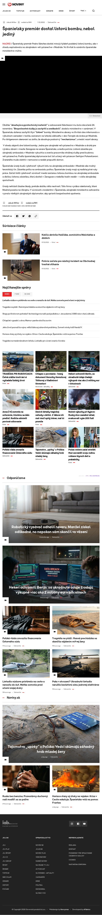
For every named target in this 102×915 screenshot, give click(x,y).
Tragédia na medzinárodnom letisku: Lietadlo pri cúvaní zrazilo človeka (33, 341)
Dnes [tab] (7, 294)
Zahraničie (40, 877)
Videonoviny (41, 857)
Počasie (5, 889)
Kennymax (65, 909)
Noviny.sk (40, 845)
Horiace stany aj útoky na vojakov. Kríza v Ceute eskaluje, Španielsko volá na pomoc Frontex (42, 334)
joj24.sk (39, 849)
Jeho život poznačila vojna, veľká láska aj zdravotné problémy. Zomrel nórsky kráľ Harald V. (42, 327)
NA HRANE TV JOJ (42, 865)
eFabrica (87, 909)
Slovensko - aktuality (45, 873)
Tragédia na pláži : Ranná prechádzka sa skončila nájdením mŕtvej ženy (33, 307)
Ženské (5, 869)
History (5, 885)
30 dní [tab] (27, 294)
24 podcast (35, 11)
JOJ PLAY (5, 849)
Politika (39, 885)
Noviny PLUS (41, 853)
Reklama (72, 845)
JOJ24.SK (6, 11)
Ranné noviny (41, 861)
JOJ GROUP (6, 861)
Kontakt (72, 849)
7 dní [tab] (17, 294)
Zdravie (49, 11)
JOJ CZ (5, 857)
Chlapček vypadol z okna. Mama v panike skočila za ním (26, 321)
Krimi (61, 11)
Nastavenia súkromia (77, 864)
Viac (82, 11)
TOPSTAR (20, 11)
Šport (72, 11)
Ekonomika (40, 889)
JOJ (3, 845)
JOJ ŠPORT (6, 853)
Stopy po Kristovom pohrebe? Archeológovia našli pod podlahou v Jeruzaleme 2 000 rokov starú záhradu (48, 314)
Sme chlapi (6, 877)
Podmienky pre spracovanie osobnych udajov (80, 854)
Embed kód (96, 116)
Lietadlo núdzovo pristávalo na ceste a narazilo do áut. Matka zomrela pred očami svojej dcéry (43, 300)
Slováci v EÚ (41, 893)
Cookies (72, 860)
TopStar (5, 873)
